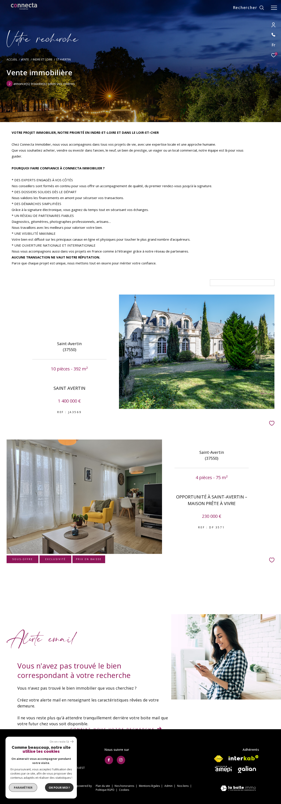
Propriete (20, 282)
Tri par (202, 282)
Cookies (124, 789)
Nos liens (183, 786)
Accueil (12, 59)
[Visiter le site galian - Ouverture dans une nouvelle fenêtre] (247, 769)
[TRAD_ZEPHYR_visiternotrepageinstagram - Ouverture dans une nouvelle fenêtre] (121, 760)
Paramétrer (23, 787)
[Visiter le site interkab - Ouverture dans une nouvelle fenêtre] (244, 757)
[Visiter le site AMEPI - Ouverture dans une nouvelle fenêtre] (223, 769)
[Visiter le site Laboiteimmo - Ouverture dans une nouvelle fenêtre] (238, 789)
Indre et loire (42, 59)
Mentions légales (149, 786)
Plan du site (103, 786)
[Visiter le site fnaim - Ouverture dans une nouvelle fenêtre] (218, 759)
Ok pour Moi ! (59, 787)
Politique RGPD (105, 790)
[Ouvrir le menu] (274, 7)
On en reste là (59, 741)
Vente (25, 59)
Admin (168, 786)
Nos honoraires (125, 786)
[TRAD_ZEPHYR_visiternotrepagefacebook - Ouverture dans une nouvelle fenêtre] (108, 760)
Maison (48, 282)
